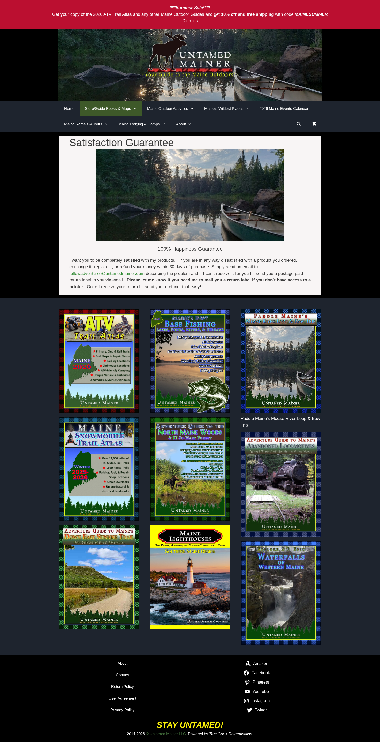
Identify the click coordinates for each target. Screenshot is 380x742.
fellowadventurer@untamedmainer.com (107, 273)
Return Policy (122, 686)
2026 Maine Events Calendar (284, 108)
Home (69, 108)
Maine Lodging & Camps (139, 124)
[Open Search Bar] (298, 124)
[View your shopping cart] (314, 124)
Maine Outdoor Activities (167, 108)
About (181, 124)
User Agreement (122, 698)
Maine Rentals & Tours (83, 124)
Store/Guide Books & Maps (108, 108)
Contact (122, 675)
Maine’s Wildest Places (224, 108)
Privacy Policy (122, 710)
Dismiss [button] (190, 20)
